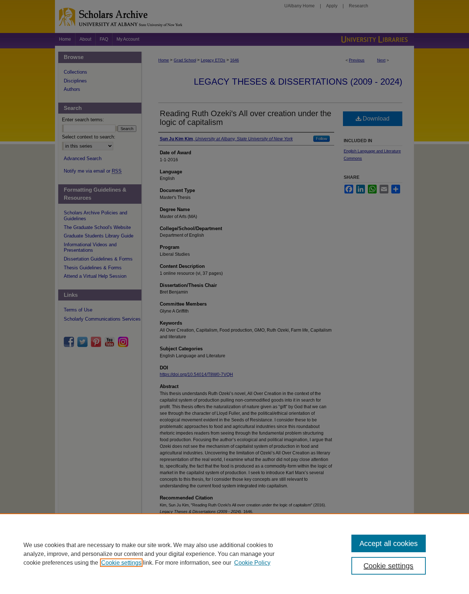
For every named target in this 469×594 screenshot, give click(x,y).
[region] (234, 553)
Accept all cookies (388, 543)
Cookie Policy (252, 563)
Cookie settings (121, 563)
